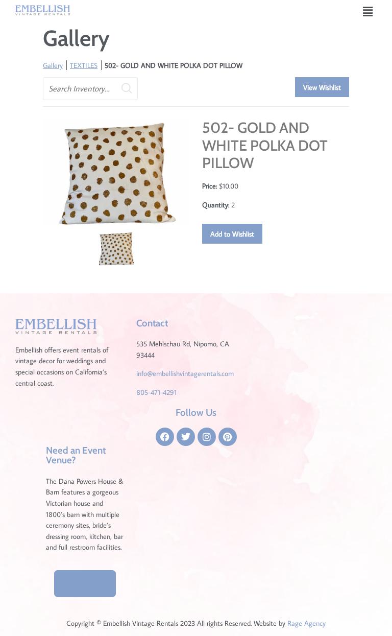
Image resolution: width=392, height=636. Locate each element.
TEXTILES (83, 65)
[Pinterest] (227, 437)
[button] (368, 11)
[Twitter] (186, 437)
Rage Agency (306, 623)
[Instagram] (207, 437)
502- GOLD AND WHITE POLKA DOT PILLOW (173, 65)
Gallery (53, 65)
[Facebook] (165, 437)
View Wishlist (322, 87)
